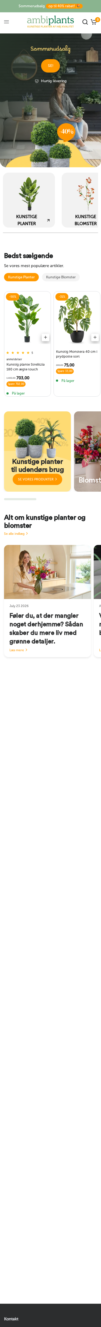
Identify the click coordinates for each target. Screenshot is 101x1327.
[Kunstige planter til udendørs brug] (37, 451)
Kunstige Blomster (61, 277)
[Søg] (85, 21)
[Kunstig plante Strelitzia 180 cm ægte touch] (27, 319)
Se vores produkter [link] (36, 479)
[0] (93, 21)
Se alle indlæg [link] (14, 533)
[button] (50, 66)
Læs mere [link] (16, 650)
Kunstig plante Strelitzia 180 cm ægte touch (25, 366)
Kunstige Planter (21, 277)
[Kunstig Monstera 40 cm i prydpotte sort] (77, 319)
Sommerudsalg (49, 6)
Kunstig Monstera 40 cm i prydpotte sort (76, 354)
